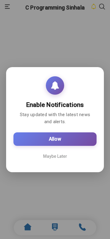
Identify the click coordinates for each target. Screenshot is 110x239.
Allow (55, 139)
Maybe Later (55, 156)
